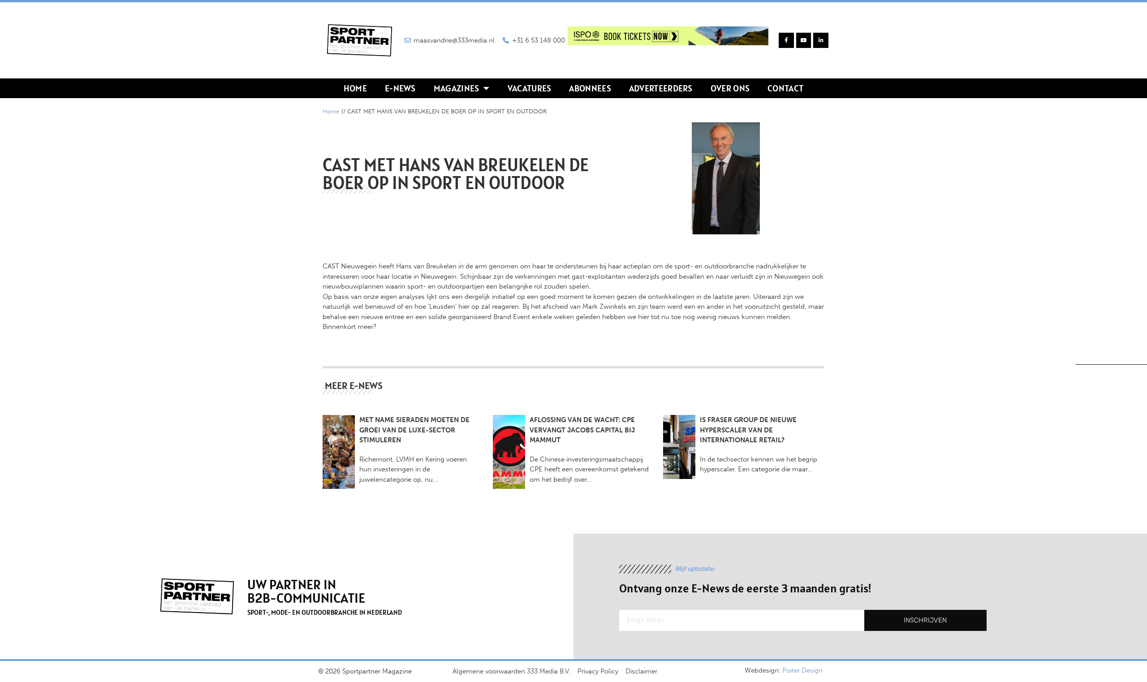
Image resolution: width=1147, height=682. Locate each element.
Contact (785, 88)
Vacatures (530, 88)
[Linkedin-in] (820, 40)
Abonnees (590, 88)
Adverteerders (661, 88)
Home (355, 88)
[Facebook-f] (786, 40)
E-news (400, 88)
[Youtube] (803, 40)
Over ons (730, 88)
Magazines (456, 88)
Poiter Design (802, 670)
